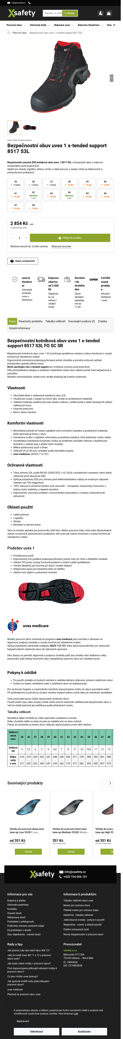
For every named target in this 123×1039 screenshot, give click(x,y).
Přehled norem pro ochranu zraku (81, 910)
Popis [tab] (12, 321)
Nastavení (23, 1021)
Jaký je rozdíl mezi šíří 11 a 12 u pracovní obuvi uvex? (29, 957)
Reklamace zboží (16, 917)
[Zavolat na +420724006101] (30, 3)
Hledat (71, 13)
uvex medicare (15, 989)
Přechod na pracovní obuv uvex (23, 994)
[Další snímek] (111, 78)
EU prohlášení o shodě (19, 930)
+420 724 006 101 (75, 876)
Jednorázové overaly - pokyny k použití (83, 919)
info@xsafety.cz (75, 872)
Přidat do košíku (72, 237)
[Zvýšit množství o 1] (26, 238)
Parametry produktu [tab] (30, 321)
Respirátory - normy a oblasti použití (82, 924)
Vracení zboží (14, 913)
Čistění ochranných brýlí (76, 929)
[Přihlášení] (101, 13)
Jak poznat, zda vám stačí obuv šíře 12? (28, 950)
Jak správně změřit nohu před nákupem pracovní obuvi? (28, 983)
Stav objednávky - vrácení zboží (24, 934)
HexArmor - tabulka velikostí (78, 915)
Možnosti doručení (61, 246)
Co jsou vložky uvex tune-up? (22, 976)
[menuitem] (16, 25)
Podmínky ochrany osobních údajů (25, 925)
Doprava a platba (16, 900)
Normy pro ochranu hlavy (76, 905)
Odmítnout (36, 1031)
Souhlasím (84, 1031)
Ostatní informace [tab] (19, 328)
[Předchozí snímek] (9, 78)
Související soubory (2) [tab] (81, 321)
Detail (28, 851)
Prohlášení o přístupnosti (20, 921)
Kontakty (12, 909)
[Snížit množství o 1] (13, 238)
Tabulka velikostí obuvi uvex (78, 900)
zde (76, 1013)
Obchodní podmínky (18, 904)
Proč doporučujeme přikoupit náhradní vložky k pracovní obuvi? (32, 970)
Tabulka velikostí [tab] (55, 321)
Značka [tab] (102, 321)
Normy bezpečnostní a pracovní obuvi (83, 934)
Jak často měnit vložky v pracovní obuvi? (29, 963)
